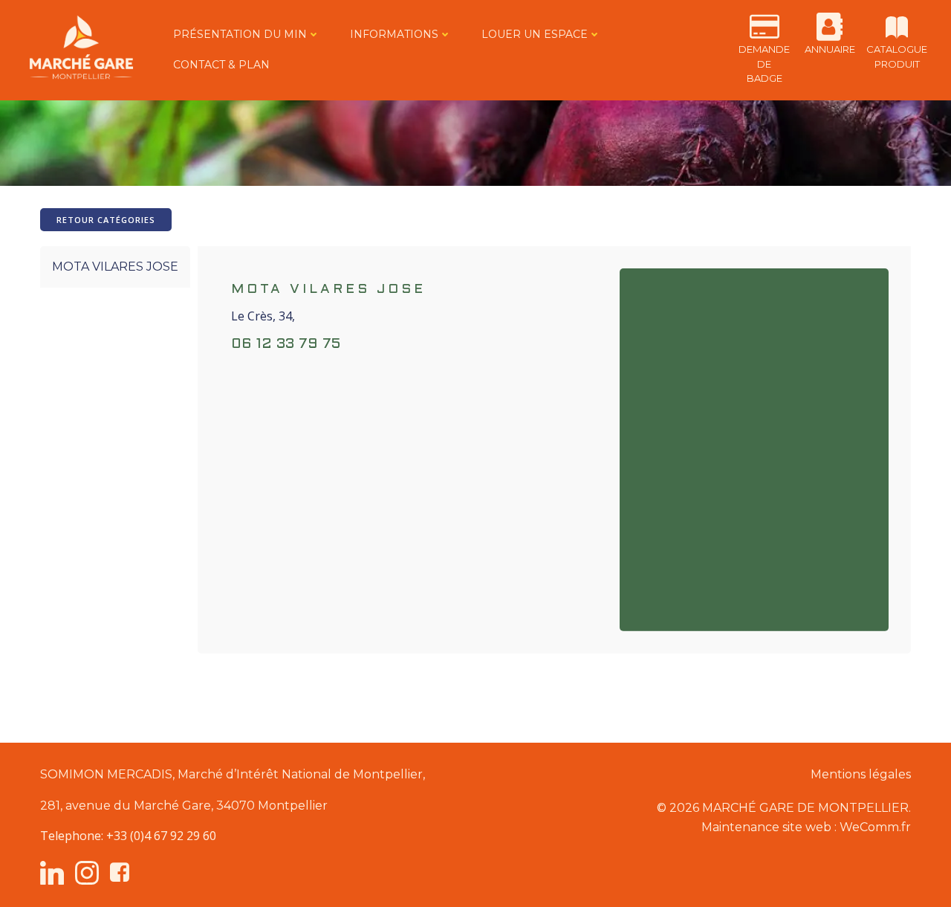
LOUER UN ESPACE (534, 34)
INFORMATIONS (394, 34)
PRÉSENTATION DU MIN (240, 34)
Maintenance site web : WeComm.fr (806, 827)
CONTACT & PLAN (221, 64)
